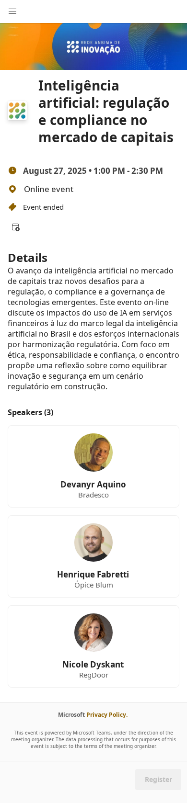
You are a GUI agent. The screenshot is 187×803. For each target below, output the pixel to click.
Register (158, 779)
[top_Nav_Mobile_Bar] (12, 11)
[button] (15, 227)
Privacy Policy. (107, 715)
